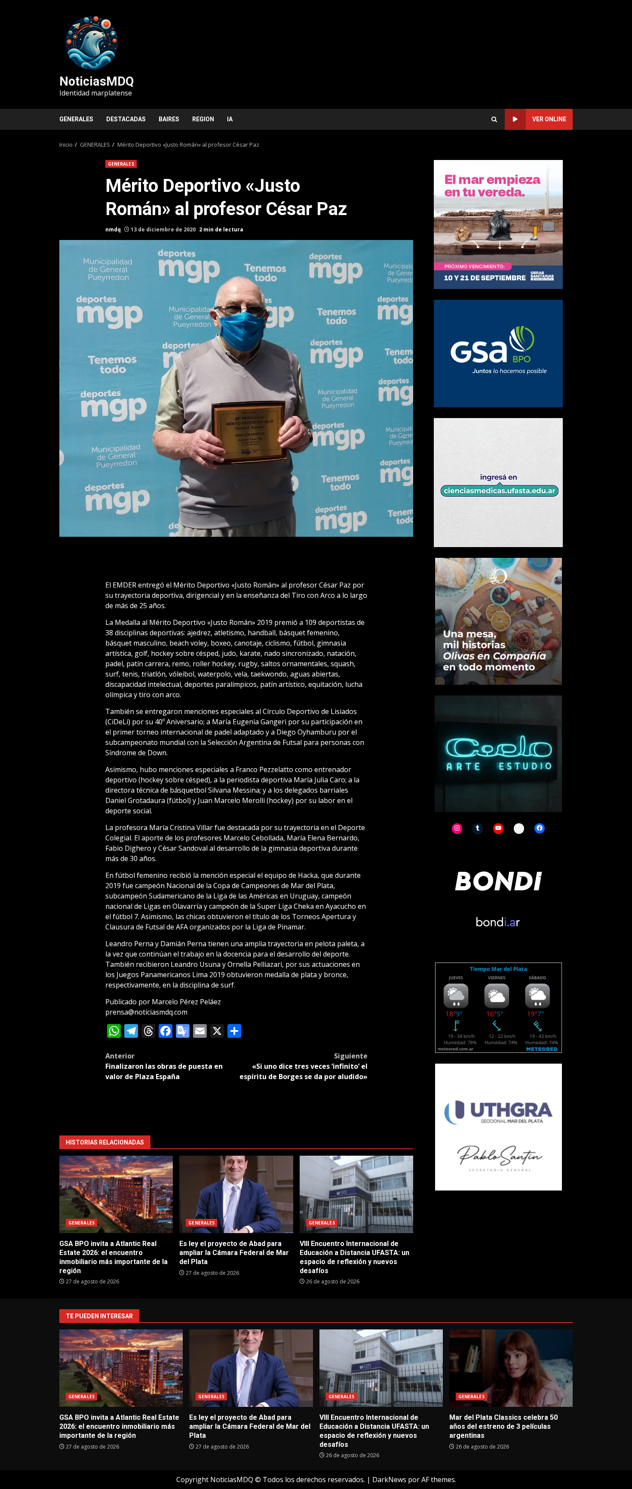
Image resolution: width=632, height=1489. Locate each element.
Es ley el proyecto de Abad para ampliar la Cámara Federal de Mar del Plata (236, 1194)
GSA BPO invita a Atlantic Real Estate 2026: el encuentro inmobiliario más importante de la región (116, 1194)
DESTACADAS (126, 119)
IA (230, 119)
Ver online (549, 119)
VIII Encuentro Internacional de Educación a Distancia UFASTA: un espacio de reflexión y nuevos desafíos (356, 1194)
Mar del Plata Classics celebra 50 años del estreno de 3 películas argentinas (511, 1368)
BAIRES (169, 119)
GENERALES (76, 119)
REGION (203, 119)
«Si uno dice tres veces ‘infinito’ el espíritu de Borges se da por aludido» (303, 1066)
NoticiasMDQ (96, 81)
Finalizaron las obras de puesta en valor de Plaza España (164, 1066)
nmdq (113, 229)
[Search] (494, 119)
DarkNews (389, 1479)
